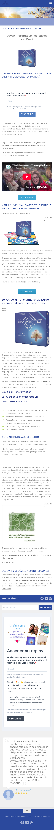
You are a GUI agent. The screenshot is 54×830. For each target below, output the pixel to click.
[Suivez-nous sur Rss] (50, 598)
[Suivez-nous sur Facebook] (42, 598)
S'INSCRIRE (15, 719)
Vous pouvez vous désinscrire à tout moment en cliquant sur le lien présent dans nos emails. (27, 711)
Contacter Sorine (20, 155)
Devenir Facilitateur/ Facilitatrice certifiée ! (27, 37)
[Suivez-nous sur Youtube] (46, 598)
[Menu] (50, 3)
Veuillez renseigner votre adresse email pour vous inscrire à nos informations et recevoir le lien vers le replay (27, 660)
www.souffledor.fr (28, 387)
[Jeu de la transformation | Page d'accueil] (6, 3)
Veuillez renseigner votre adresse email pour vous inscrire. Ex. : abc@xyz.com (25, 675)
